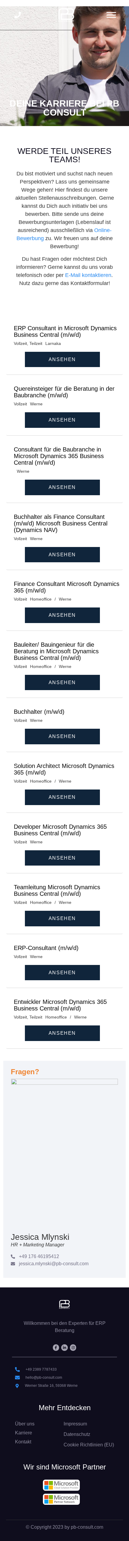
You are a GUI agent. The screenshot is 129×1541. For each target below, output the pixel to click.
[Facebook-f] (56, 1347)
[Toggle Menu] (111, 15)
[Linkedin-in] (64, 1347)
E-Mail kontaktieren (88, 275)
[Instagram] (73, 1347)
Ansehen (62, 359)
